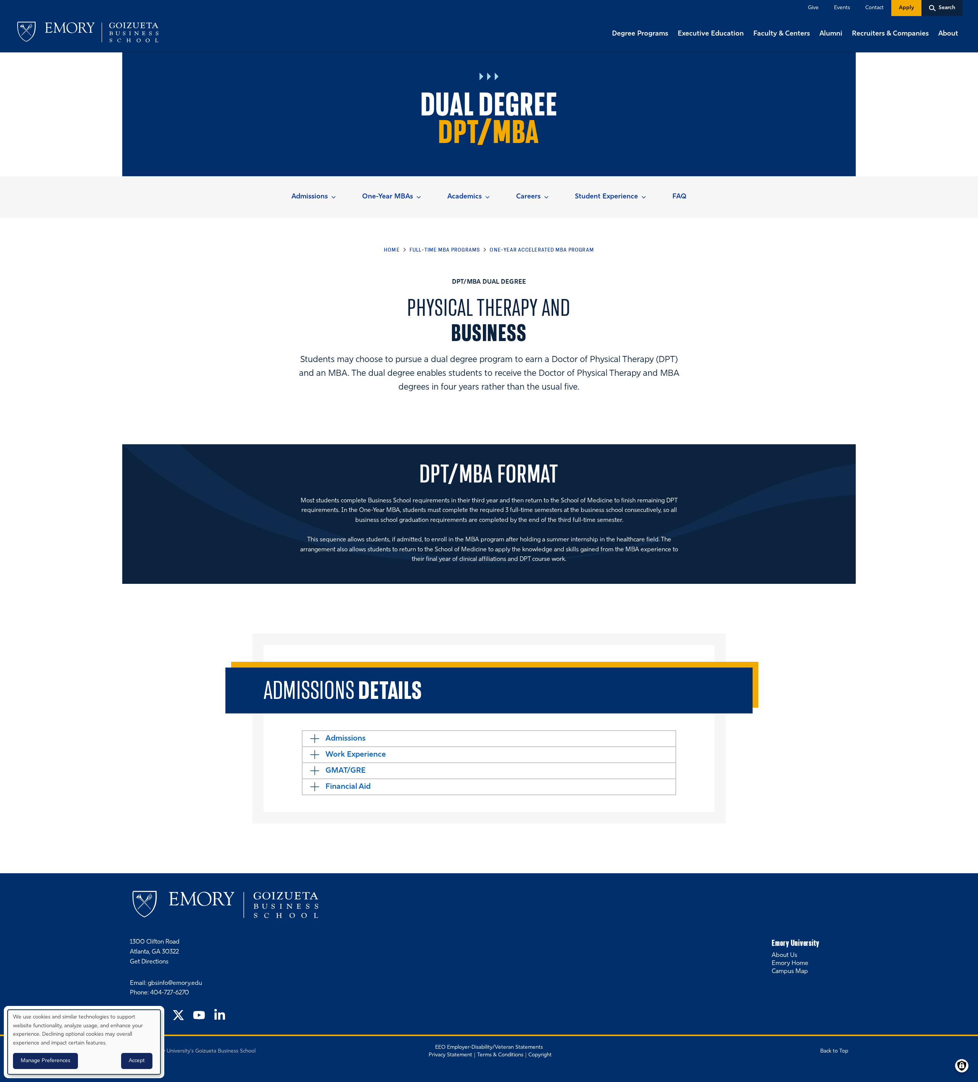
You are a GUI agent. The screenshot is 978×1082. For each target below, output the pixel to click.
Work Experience (355, 755)
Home (392, 250)
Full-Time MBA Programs (445, 250)
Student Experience (606, 196)
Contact (874, 8)
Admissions (309, 196)
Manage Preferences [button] (45, 1061)
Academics (464, 196)
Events (842, 8)
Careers (528, 196)
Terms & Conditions (500, 1055)
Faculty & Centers (781, 34)
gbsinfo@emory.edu (175, 983)
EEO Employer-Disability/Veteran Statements (489, 1047)
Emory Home (790, 963)
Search (1, 1)
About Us (784, 955)
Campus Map (790, 971)
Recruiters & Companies (890, 34)
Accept (137, 1061)
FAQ (679, 196)
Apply (906, 8)
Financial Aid (348, 787)
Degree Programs (640, 34)
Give (813, 8)
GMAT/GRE (345, 771)
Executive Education (711, 34)
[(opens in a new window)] (178, 1016)
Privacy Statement (450, 1055)
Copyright (540, 1055)
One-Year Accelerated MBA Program (542, 250)
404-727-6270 (169, 993)
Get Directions (149, 962)
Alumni (830, 34)
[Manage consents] (961, 1065)
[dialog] (84, 1042)
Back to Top (834, 1051)
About (948, 34)
